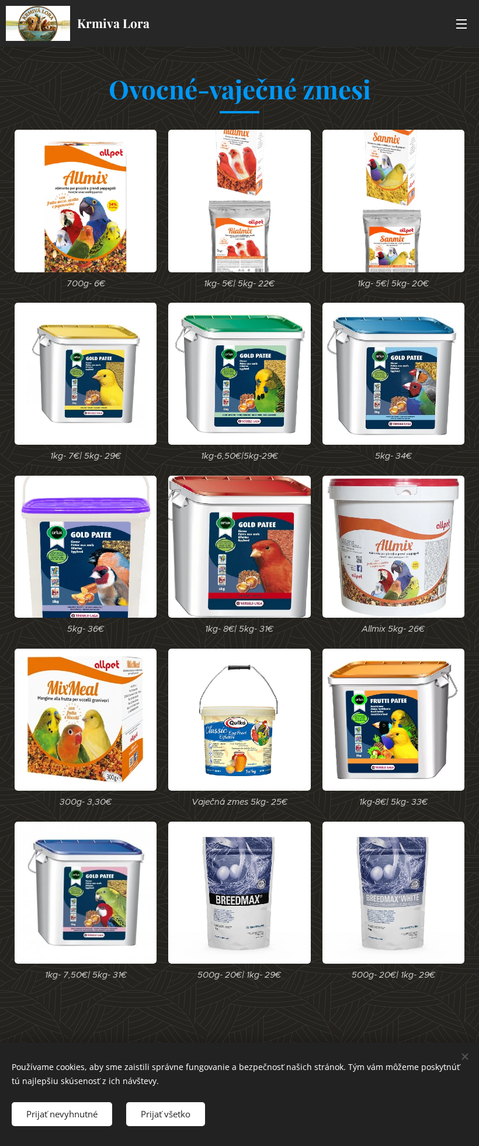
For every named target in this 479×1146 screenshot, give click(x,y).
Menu (461, 23)
